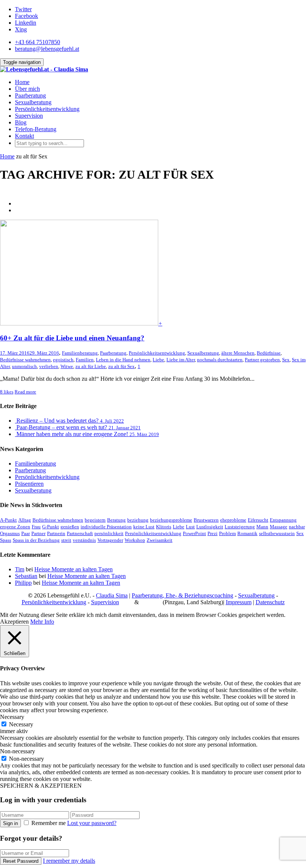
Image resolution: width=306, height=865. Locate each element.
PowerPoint (194, 533)
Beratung (116, 520)
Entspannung (283, 520)
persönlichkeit (109, 533)
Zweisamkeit (159, 540)
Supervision (29, 115)
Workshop (135, 540)
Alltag (24, 520)
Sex (286, 359)
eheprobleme (233, 520)
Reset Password (20, 861)
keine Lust (143, 526)
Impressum (239, 602)
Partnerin (56, 533)
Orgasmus (10, 533)
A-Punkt (8, 520)
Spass (5, 540)
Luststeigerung (240, 526)
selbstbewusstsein (277, 533)
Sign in (10, 823)
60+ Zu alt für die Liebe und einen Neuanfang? (72, 338)
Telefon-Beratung (35, 129)
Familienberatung (80, 353)
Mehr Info (42, 621)
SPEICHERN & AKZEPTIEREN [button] (41, 785)
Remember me (48, 823)
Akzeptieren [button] (14, 621)
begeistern (95, 520)
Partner (38, 533)
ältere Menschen (238, 353)
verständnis (84, 540)
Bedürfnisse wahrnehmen (25, 359)
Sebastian (26, 576)
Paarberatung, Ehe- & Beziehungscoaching (182, 595)
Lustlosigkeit (209, 526)
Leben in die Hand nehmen (123, 359)
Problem (227, 533)
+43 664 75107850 (37, 42)
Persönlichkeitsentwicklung (47, 109)
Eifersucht (258, 520)
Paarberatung (30, 95)
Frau (36, 526)
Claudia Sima (112, 595)
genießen (69, 526)
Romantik (247, 533)
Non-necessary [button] (17, 751)
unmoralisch (24, 366)
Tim (19, 569)
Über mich (27, 89)
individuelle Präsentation (106, 526)
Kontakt (24, 136)
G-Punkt (50, 526)
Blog (20, 122)
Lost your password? (91, 823)
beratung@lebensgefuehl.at (47, 49)
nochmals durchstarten (220, 359)
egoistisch (63, 359)
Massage (278, 526)
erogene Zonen (15, 526)
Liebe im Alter (180, 359)
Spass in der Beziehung (36, 540)
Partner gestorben (262, 359)
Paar (25, 533)
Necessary (21, 724)
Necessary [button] (12, 717)
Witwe (66, 366)
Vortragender (110, 540)
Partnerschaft (80, 533)
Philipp (23, 583)
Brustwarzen (206, 520)
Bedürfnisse (269, 353)
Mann (262, 526)
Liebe (158, 359)
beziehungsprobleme (171, 520)
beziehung (138, 520)
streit (66, 540)
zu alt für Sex (121, 366)
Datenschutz (270, 602)
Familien (85, 359)
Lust (190, 526)
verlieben (48, 366)
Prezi (212, 533)
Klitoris (163, 526)
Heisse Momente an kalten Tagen (73, 569)
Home (22, 82)
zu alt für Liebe (90, 366)
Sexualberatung (33, 102)
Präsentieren (29, 484)
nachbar (297, 526)
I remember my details (69, 861)
